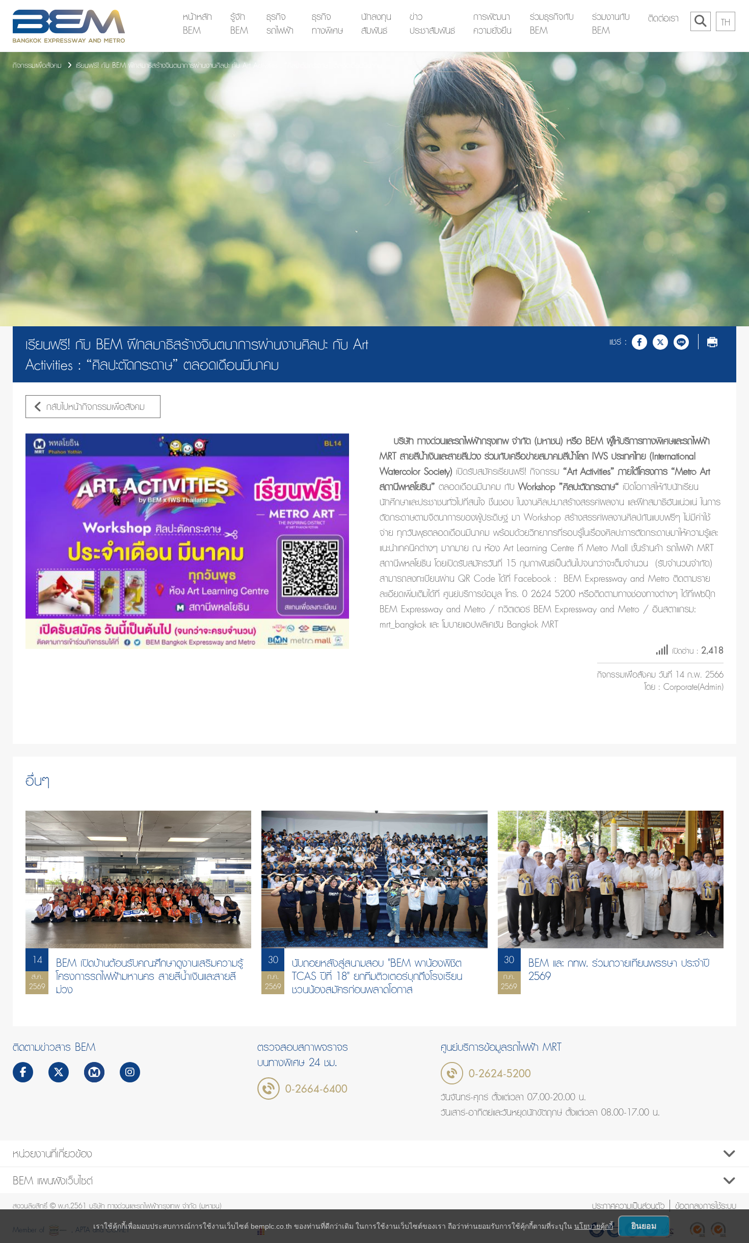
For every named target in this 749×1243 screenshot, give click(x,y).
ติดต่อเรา (663, 18)
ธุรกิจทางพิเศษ (327, 23)
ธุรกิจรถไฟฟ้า (279, 23)
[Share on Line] (681, 341)
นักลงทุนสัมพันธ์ (376, 23)
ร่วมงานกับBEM (611, 23)
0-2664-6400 (316, 1088)
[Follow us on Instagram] (130, 1073)
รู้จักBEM (239, 23)
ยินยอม (644, 1226)
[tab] (374, 1153)
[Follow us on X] (59, 1073)
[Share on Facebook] (639, 341)
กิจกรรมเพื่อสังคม (37, 65)
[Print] (712, 341)
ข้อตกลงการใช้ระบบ (705, 1205)
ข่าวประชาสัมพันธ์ (432, 23)
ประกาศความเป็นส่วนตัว (628, 1205)
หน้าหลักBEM (197, 23)
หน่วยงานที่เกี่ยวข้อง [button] (52, 1153)
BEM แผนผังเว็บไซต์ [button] (53, 1180)
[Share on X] (660, 341)
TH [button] (725, 22)
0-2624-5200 (500, 1073)
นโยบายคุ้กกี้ (593, 1226)
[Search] (700, 21)
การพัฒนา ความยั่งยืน (492, 23)
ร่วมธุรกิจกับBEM (552, 23)
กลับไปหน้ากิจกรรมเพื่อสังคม (95, 407)
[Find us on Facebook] (23, 1073)
